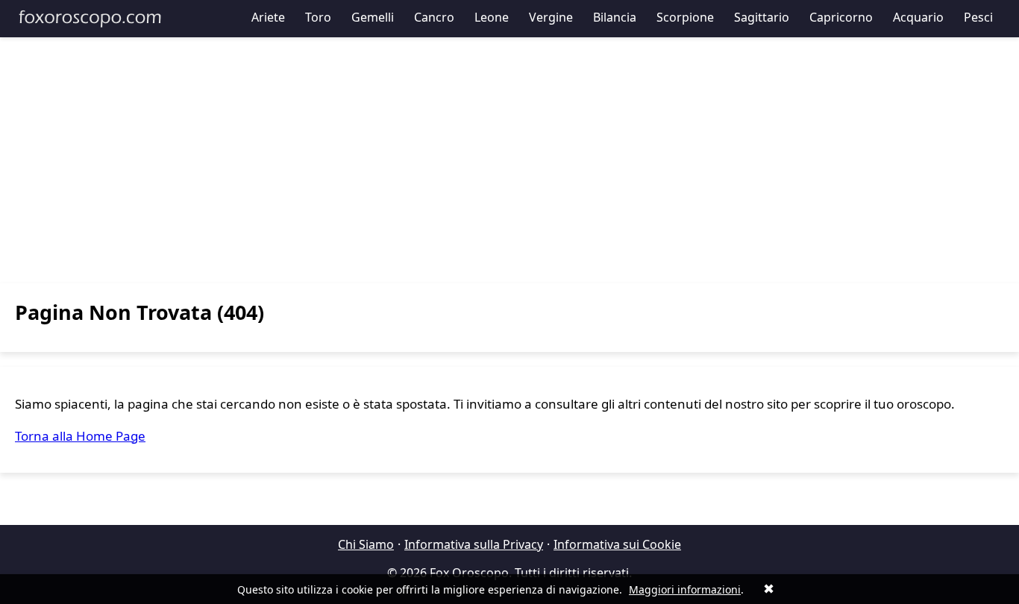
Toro (318, 17)
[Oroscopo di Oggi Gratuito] (89, 18)
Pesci (978, 17)
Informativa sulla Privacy (473, 544)
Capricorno (841, 17)
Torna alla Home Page (80, 435)
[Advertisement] (509, 160)
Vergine (551, 17)
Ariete (268, 17)
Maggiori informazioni (685, 589)
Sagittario (761, 17)
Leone (491, 17)
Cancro (434, 17)
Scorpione (685, 17)
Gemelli (372, 17)
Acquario (918, 17)
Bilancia (614, 17)
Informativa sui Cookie (617, 544)
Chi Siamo (366, 544)
